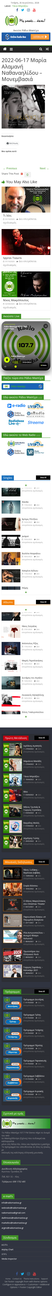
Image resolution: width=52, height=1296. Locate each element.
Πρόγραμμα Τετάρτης (33, 1030)
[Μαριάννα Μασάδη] (12, 759)
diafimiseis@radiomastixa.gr (15, 1217)
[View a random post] (47, 49)
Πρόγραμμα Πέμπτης (33, 1045)
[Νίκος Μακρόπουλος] (26, 273)
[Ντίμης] (11, 576)
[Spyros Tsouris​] (26, 230)
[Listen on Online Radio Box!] (26, 34)
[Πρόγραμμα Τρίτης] (12, 1013)
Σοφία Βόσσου (30, 885)
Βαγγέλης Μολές (31, 822)
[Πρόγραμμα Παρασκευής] (12, 1059)
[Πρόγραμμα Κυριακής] (12, 1089)
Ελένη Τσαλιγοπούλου (33, 700)
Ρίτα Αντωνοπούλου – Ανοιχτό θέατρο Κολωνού (34, 935)
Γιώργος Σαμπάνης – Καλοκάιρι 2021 (33, 969)
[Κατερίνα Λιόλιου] (11, 558)
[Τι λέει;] (26, 188)
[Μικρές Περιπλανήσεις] (11, 648)
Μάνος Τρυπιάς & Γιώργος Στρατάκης (32, 808)
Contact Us (17, 1278)
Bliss (25, 791)
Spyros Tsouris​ (12, 258)
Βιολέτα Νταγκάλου (31, 541)
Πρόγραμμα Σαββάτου (33, 1076)
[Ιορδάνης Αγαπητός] (12, 744)
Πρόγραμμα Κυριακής (33, 1091)
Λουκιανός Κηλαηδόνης (33, 683)
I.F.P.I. (4, 1254)
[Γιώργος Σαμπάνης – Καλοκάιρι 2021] (12, 965)
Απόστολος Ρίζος (30, 631)
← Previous (10, 168)
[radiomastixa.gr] (5, 49)
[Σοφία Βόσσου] (12, 884)
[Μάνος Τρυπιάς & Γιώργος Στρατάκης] (12, 805)
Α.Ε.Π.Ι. (5, 1244)
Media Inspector (9, 1258)
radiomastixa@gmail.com (13, 1212)
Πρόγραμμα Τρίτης (32, 1014)
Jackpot (25, 524)
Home (8, 1278)
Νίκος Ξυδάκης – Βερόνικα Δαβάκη (31, 871)
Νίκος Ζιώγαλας (29, 614)
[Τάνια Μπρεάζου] (12, 775)
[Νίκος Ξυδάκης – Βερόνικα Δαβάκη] (12, 868)
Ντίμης (25, 575)
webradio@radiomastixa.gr (14, 1207)
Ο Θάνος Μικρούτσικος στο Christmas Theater (34, 902)
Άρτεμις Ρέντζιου (30, 507)
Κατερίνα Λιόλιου (30, 558)
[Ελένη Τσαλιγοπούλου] (11, 700)
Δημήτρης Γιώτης (31, 838)
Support (44, 1278)
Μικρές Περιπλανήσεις (32, 648)
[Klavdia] (11, 490)
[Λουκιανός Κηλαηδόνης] (11, 683)
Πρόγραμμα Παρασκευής (34, 1060)
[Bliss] (12, 790)
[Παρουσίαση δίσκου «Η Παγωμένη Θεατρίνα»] (12, 915)
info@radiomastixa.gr (12, 1202)
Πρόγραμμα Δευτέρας (33, 999)
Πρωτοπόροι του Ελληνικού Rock (31, 953)
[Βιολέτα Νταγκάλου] (11, 541)
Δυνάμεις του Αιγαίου (32, 666)
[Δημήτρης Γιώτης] (12, 836)
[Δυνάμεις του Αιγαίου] (11, 666)
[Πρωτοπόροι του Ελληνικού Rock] (12, 950)
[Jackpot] (11, 524)
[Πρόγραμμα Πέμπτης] (12, 1043)
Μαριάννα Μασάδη (32, 761)
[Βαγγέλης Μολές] (12, 821)
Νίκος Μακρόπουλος (16, 300)
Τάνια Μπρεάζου (20, 6)
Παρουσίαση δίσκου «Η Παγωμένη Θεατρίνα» (34, 918)
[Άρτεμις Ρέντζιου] (11, 507)
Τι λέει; (7, 215)
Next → (44, 168)
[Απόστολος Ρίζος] (11, 631)
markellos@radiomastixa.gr (14, 1222)
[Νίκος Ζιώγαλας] (11, 614)
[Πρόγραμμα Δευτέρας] (12, 998)
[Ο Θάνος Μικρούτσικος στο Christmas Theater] (12, 899)
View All (43, 477)
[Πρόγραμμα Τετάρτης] (12, 1028)
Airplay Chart (7, 1249)
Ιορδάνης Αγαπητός (32, 745)
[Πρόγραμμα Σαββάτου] (12, 1074)
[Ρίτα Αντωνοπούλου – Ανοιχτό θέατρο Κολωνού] (12, 931)
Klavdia (25, 490)
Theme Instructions (31, 1278)
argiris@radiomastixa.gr (13, 1228)
